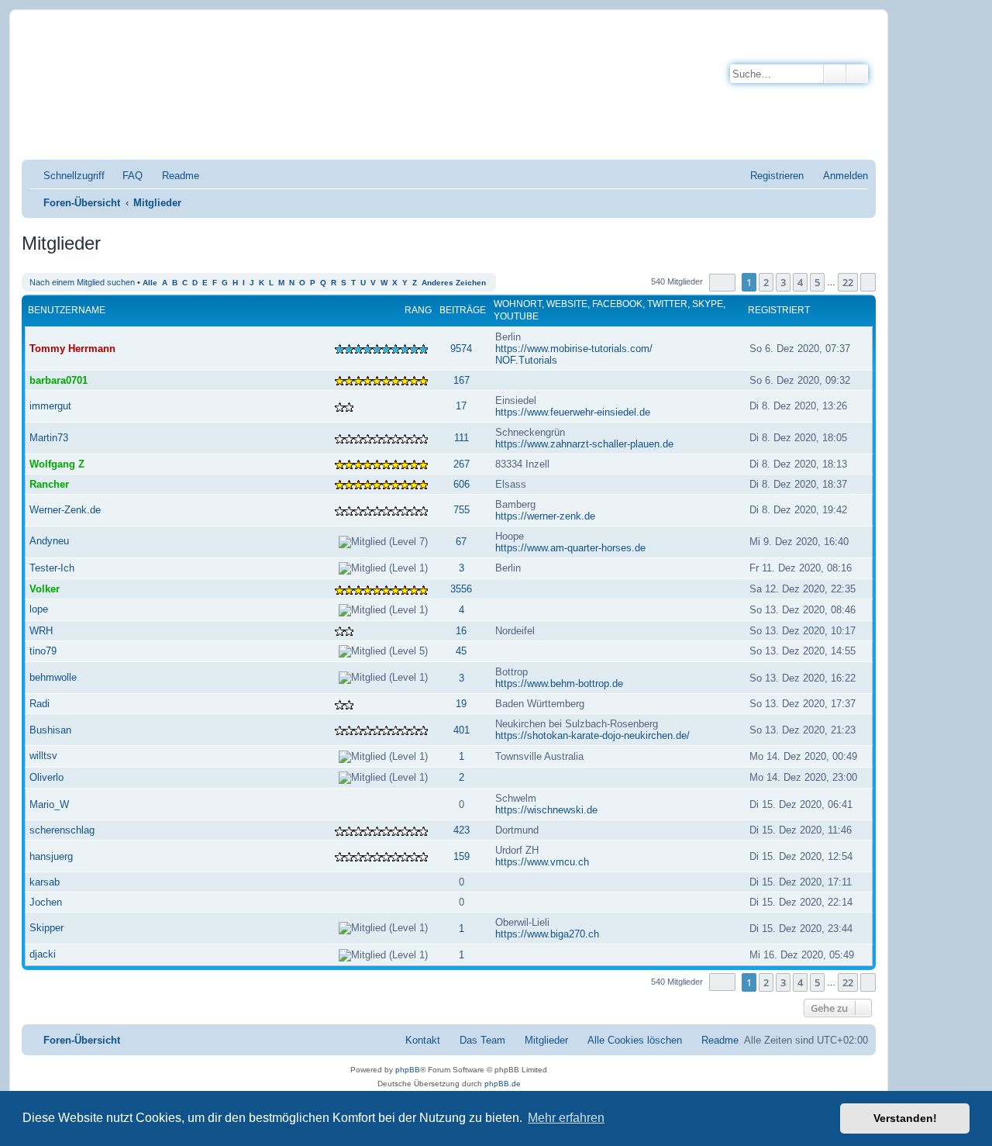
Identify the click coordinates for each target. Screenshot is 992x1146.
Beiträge (462, 310)
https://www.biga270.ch (547, 934)
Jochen (45, 902)
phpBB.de (502, 1083)
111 (461, 438)
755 (461, 510)
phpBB (407, 1069)
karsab (44, 882)
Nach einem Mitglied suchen (82, 282)
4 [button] (800, 282)
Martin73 (48, 438)
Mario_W (49, 804)
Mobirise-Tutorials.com (269, 47)
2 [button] (766, 282)
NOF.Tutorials (526, 360)
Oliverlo (46, 777)
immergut (50, 406)
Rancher (49, 484)
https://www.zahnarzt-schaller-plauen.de (584, 444)
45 (461, 651)
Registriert (779, 310)
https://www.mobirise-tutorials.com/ (574, 348)
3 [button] (783, 282)
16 (461, 631)
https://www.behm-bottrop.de (559, 683)
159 (461, 856)
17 (461, 406)
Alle (150, 282)
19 (461, 703)
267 (461, 464)
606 (461, 484)
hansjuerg (51, 856)
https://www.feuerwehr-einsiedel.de (572, 412)
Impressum (192, 130)
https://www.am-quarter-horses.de (570, 548)
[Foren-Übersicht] (96, 88)
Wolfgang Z (56, 464)
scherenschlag (62, 830)
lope (38, 609)
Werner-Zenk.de (65, 510)
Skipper (46, 928)
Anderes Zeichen (454, 282)
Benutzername (66, 310)
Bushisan (50, 730)
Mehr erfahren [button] (566, 1117)
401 (461, 730)
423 (461, 830)
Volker (44, 589)
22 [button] (847, 282)
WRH (41, 631)
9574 (461, 348)
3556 (461, 589)
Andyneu (49, 541)
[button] (722, 283)
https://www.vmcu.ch (542, 862)
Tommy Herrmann (72, 348)
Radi (39, 703)
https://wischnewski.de (546, 810)
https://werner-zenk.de (545, 516)
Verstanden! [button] (905, 1118)
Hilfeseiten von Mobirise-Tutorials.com (260, 102)
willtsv (43, 755)
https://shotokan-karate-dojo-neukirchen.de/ (592, 735)
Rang (418, 310)
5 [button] (817, 282)
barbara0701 (58, 380)
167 (461, 380)
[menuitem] (125, 175)
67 (461, 541)
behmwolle (53, 677)
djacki (42, 954)
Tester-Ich (51, 568)
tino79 (43, 651)
